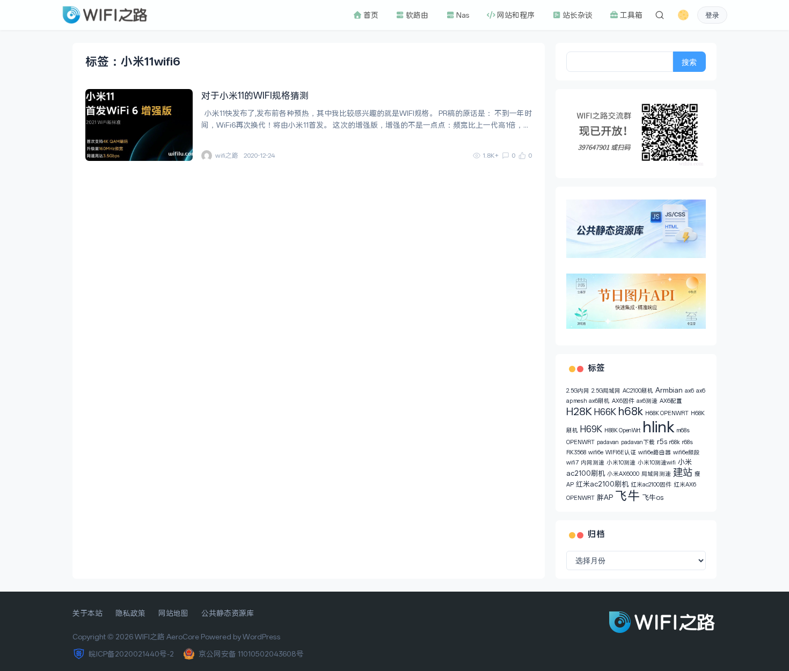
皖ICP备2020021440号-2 (131, 654)
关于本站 (87, 613)
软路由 (416, 15)
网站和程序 (515, 15)
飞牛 (627, 496)
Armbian (669, 390)
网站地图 (173, 613)
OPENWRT (580, 442)
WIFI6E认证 (620, 452)
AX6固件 (623, 400)
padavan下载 (638, 442)
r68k (674, 442)
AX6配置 (671, 400)
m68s (683, 430)
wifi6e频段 (686, 452)
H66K (605, 412)
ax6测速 (647, 400)
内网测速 (592, 462)
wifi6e (595, 452)
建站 (682, 472)
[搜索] (659, 15)
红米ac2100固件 (651, 484)
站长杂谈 (577, 15)
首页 (370, 15)
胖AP (605, 497)
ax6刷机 (599, 400)
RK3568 (576, 452)
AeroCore (182, 636)
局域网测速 (656, 473)
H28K (579, 411)
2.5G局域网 (605, 390)
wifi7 (572, 462)
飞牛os (652, 497)
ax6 (689, 390)
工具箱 (630, 15)
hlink (658, 427)
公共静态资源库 (227, 613)
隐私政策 (130, 613)
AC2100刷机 (638, 390)
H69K (591, 429)
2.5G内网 (577, 390)
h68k (630, 411)
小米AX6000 (623, 473)
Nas (462, 15)
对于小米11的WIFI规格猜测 (255, 95)
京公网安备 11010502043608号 (251, 654)
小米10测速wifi (657, 462)
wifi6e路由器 (654, 452)
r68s (687, 442)
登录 (712, 15)
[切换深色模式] (683, 15)
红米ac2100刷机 (602, 484)
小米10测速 (621, 462)
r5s (662, 442)
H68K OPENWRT (667, 413)
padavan (608, 442)
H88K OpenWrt (622, 430)
